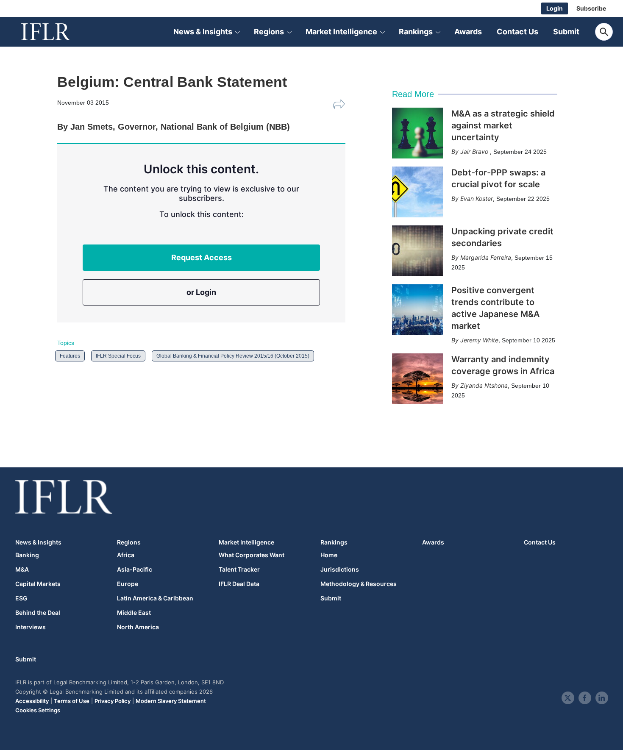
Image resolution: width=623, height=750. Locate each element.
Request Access (201, 257)
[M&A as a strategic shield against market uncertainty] (417, 133)
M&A (22, 569)
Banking (27, 555)
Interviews (30, 627)
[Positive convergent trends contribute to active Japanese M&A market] (417, 309)
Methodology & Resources (358, 584)
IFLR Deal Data (239, 584)
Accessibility (32, 700)
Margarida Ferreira (485, 257)
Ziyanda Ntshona (484, 385)
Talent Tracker (239, 569)
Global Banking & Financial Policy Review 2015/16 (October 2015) (232, 356)
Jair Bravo (475, 151)
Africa (125, 555)
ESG (21, 598)
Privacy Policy (113, 700)
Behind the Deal (37, 613)
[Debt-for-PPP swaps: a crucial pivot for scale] (417, 192)
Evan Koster (476, 198)
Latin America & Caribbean (155, 598)
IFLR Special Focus (118, 356)
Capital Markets (38, 584)
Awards (468, 31)
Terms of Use (71, 700)
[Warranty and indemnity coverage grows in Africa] (417, 378)
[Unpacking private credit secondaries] (417, 250)
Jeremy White (479, 340)
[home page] (55, 31)
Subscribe (591, 8)
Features (70, 356)
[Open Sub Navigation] (237, 32)
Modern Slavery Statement (171, 700)
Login (554, 8)
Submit (566, 31)
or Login (201, 292)
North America (138, 627)
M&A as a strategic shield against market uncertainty (503, 125)
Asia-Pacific (134, 569)
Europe (127, 584)
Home (328, 555)
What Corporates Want (251, 555)
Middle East (134, 613)
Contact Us (517, 31)
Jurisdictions (339, 569)
